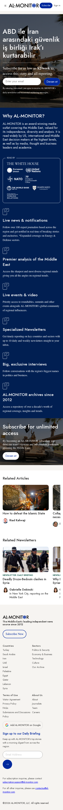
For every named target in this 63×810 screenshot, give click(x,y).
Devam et (10, 456)
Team (34, 708)
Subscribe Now (14, 634)
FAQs (5, 708)
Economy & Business (42, 654)
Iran (4, 658)
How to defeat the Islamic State (24, 513)
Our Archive (38, 667)
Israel (5, 667)
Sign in (57, 5)
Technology (38, 658)
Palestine (7, 671)
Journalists (36, 703)
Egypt (5, 675)
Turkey (6, 650)
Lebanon (7, 684)
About (35, 699)
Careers (36, 712)
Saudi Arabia (9, 654)
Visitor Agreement (11, 699)
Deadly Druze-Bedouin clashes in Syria (24, 581)
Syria (5, 688)
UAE (5, 662)
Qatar (5, 679)
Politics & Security (41, 650)
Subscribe (46, 5)
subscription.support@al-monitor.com (20, 782)
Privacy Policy (9, 703)
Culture (35, 662)
